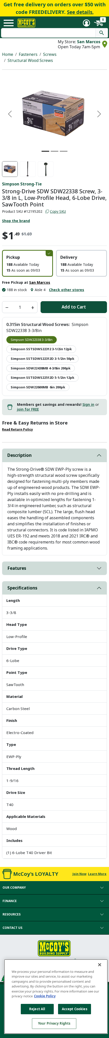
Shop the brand (16, 220)
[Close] (99, 964)
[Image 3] (63, 151)
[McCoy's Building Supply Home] (26, 23)
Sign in (88, 404)
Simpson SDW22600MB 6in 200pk (38, 387)
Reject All (37, 1009)
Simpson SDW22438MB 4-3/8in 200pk (40, 368)
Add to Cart (74, 307)
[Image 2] (54, 151)
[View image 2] (27, 169)
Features (16, 568)
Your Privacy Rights (54, 1023)
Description (19, 455)
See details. (80, 12)
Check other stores (66, 289)
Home (7, 54)
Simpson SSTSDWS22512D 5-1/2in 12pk (42, 377)
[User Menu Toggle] (86, 23)
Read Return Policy (17, 429)
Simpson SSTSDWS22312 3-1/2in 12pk (41, 349)
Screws (50, 54)
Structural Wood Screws (30, 60)
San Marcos (88, 41)
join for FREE (28, 409)
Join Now (79, 874)
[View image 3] (45, 169)
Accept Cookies (74, 1009)
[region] (56, 996)
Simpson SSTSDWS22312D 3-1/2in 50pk (42, 358)
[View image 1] (10, 169)
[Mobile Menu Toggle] (8, 23)
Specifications (22, 588)
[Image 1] (45, 151)
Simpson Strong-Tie (22, 184)
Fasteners (28, 54)
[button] (27, 263)
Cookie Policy (45, 996)
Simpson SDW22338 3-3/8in (31, 339)
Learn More (97, 874)
